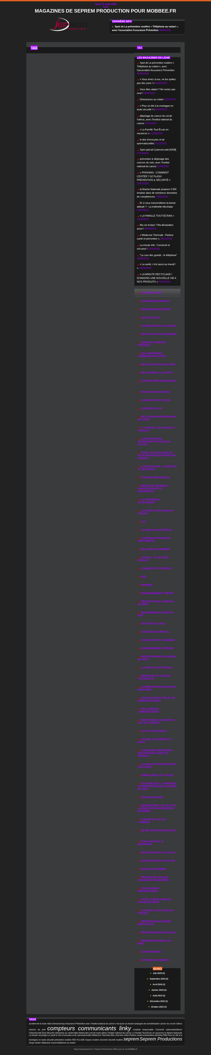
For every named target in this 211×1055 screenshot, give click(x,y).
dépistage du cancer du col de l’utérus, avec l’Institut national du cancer (154, 119)
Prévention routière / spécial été (155, 923)
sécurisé (103, 1040)
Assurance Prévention (75, 1024)
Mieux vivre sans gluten (157, 364)
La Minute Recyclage (155, 400)
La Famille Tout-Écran (156, 529)
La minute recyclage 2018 (158, 325)
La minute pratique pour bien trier (156, 688)
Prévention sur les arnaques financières (153, 878)
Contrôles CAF (151, 408)
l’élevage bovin (151, 797)
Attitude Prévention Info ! (157, 382)
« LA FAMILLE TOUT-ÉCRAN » (157, 215)
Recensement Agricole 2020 (156, 614)
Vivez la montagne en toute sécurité (154, 901)
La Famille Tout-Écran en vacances (157, 765)
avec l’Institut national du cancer (100, 1024)
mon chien (124, 1035)
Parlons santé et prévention (141, 1035)
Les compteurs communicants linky (152, 355)
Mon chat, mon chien (154, 392)
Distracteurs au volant (151, 99)
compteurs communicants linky (89, 1028)
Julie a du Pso (150, 317)
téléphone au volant (66, 1043)
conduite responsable (143, 1029)
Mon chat (115, 1035)
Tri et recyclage (152, 623)
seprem (131, 1038)
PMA (165, 1035)
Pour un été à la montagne (151, 843)
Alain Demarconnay (56, 1024)
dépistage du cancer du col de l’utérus (156, 721)
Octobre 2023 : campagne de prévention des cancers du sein (157, 786)
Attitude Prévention (154, 477)
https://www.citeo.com (83, 1033)
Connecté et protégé (155, 568)
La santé (51, 1035)
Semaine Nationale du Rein (154, 942)
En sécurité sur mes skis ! (157, 832)
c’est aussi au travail (124, 1024)
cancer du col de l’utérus (152, 821)
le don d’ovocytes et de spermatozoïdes (156, 699)
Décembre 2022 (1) (159, 1001)
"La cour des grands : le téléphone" (158, 255)
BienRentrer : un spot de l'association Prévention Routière (157, 808)
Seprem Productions (161, 1038)
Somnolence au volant (157, 775)
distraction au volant (64, 1033)
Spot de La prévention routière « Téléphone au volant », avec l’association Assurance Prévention (155, 66)
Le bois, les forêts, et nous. (155, 740)
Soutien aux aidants (154, 960)
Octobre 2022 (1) (159, 1007)
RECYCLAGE (78, 1040)
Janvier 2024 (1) (158, 990)
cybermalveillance (174, 1029)
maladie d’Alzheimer (155, 549)
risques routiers (92, 1040)
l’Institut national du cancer (119, 1033)
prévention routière (155, 309)
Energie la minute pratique (152, 344)
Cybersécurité (35, 1033)
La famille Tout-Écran (156, 667)
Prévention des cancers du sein (157, 658)
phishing (159, 1035)
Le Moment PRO (151, 292)
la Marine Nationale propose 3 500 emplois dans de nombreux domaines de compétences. (157, 193)
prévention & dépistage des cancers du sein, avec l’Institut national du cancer (153, 162)
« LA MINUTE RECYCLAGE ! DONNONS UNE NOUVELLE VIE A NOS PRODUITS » (156, 278)
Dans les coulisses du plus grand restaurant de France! (157, 455)
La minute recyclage (38, 1035)
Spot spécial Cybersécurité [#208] (158, 149)
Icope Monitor (150, 951)
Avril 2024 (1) (159, 984)
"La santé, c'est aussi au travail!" (156, 429)
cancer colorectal (154, 631)
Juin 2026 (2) (159, 973)
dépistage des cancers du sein (156, 603)
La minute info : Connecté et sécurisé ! (157, 468)
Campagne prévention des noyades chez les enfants (155, 753)
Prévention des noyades (158, 932)
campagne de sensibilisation (147, 1024)
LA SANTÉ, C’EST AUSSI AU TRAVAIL (156, 512)
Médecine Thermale (101, 1035)
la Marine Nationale (154, 301)
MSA (143, 576)
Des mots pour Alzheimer (158, 334)
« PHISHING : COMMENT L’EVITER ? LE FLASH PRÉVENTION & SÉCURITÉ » (153, 176)
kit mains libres (100, 1033)
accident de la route (38, 1024)
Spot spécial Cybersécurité (148, 710)
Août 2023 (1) (159, 996)
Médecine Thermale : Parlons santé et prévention (154, 488)
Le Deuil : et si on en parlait (153, 559)
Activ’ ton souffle (153, 731)
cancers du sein (37, 1029)
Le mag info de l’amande (157, 640)
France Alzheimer (153, 869)
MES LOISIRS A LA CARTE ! (156, 372)
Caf (143, 521)
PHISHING (146, 585)
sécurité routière (115, 1040)
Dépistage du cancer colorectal (154, 677)
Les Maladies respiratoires (148, 889)
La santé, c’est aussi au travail (156, 912)
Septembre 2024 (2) (159, 979)
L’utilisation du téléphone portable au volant (154, 441)
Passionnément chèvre (156, 593)
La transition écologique (149, 501)
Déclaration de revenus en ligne (157, 418)
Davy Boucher (48, 1033)
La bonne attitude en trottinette (154, 539)
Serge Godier (35, 1043)
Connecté (159, 1029)
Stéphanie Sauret (49, 1043)
